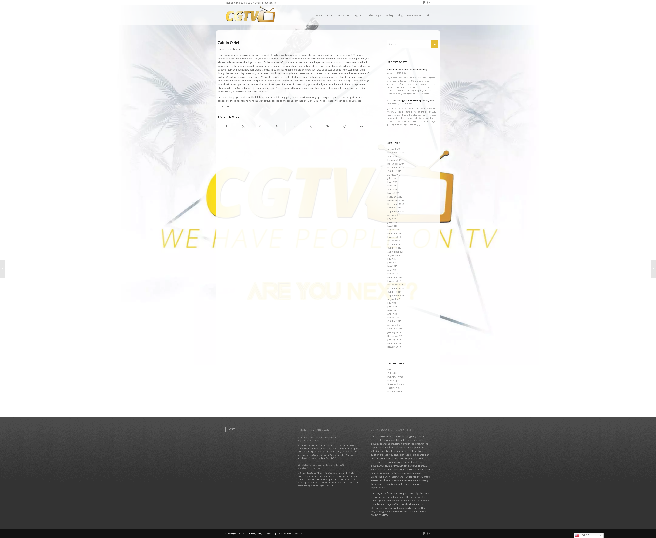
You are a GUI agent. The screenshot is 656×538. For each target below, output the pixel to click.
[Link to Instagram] (428, 2)
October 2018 (394, 207)
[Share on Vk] (327, 126)
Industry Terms (395, 376)
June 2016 (392, 306)
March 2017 (393, 273)
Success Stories (395, 384)
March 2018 (393, 229)
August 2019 (393, 174)
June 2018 (392, 222)
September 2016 (395, 295)
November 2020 (395, 152)
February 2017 (394, 277)
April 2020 (392, 156)
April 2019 (392, 189)
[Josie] (2, 269)
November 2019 (395, 167)
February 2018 (394, 233)
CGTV (232, 429)
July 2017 (391, 258)
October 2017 (394, 247)
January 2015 (394, 332)
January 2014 (394, 339)
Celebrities (393, 373)
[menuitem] (319, 15)
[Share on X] (243, 126)
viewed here (417, 465)
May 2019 (392, 185)
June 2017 (392, 262)
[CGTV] (250, 15)
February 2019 (394, 196)
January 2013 (394, 346)
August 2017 (393, 255)
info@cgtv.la (269, 2)
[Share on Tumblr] (311, 126)
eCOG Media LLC (294, 533)
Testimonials (394, 387)
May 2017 (392, 266)
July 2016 (391, 302)
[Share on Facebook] (226, 126)
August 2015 (393, 324)
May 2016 (392, 310)
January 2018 (394, 237)
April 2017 (392, 269)
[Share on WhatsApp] (260, 126)
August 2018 (393, 214)
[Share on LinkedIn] (294, 126)
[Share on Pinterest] (277, 126)
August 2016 (393, 299)
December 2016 (395, 284)
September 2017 (395, 251)
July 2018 (391, 218)
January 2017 (394, 280)
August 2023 (393, 149)
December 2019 (395, 163)
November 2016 (395, 288)
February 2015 (394, 328)
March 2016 (393, 317)
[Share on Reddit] (344, 126)
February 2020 (394, 160)
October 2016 (394, 292)
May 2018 (392, 225)
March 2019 (393, 192)
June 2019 (392, 182)
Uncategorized (395, 391)
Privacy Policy (255, 533)
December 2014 (395, 335)
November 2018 (395, 204)
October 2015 (394, 321)
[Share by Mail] (361, 126)
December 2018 (395, 200)
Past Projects (394, 380)
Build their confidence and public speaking (407, 69)
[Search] (428, 15)
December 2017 (395, 240)
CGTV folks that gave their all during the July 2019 (410, 100)
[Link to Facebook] (423, 2)
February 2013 (394, 343)
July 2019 (391, 178)
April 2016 (392, 313)
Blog (389, 369)
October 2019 (394, 171)
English (584, 535)
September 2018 (395, 211)
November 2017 (395, 244)
